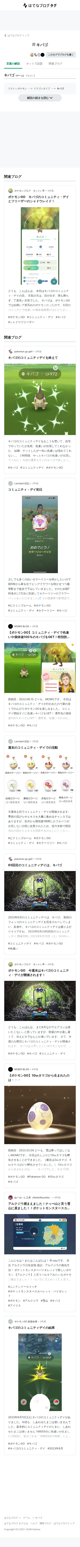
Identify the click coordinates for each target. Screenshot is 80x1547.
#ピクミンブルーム (20, 605)
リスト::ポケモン (17, 88)
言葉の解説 (13, 63)
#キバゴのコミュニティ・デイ (26, 1448)
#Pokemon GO (36, 1176)
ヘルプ (33, 1523)
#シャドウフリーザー (21, 322)
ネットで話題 (34, 63)
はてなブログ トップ (18, 35)
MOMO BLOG (21, 626)
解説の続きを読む (38, 97)
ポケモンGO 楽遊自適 (25, 1321)
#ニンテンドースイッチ (22, 1286)
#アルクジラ (30, 1300)
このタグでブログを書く (61, 54)
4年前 (35, 1069)
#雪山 (44, 1300)
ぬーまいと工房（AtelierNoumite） (32, 1197)
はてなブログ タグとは (16, 1523)
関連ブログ (55, 63)
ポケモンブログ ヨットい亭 (29, 190)
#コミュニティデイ (32, 467)
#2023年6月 (55, 1448)
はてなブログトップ (64, 1523)
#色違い (13, 948)
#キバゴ (61, 317)
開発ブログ (45, 1523)
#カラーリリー (46, 610)
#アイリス (14, 1305)
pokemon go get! (23, 351)
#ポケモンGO (16, 317)
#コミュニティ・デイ (40, 317)
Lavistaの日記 (21, 483)
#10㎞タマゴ (56, 1176)
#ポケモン (14, 1300)
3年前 (51, 190)
